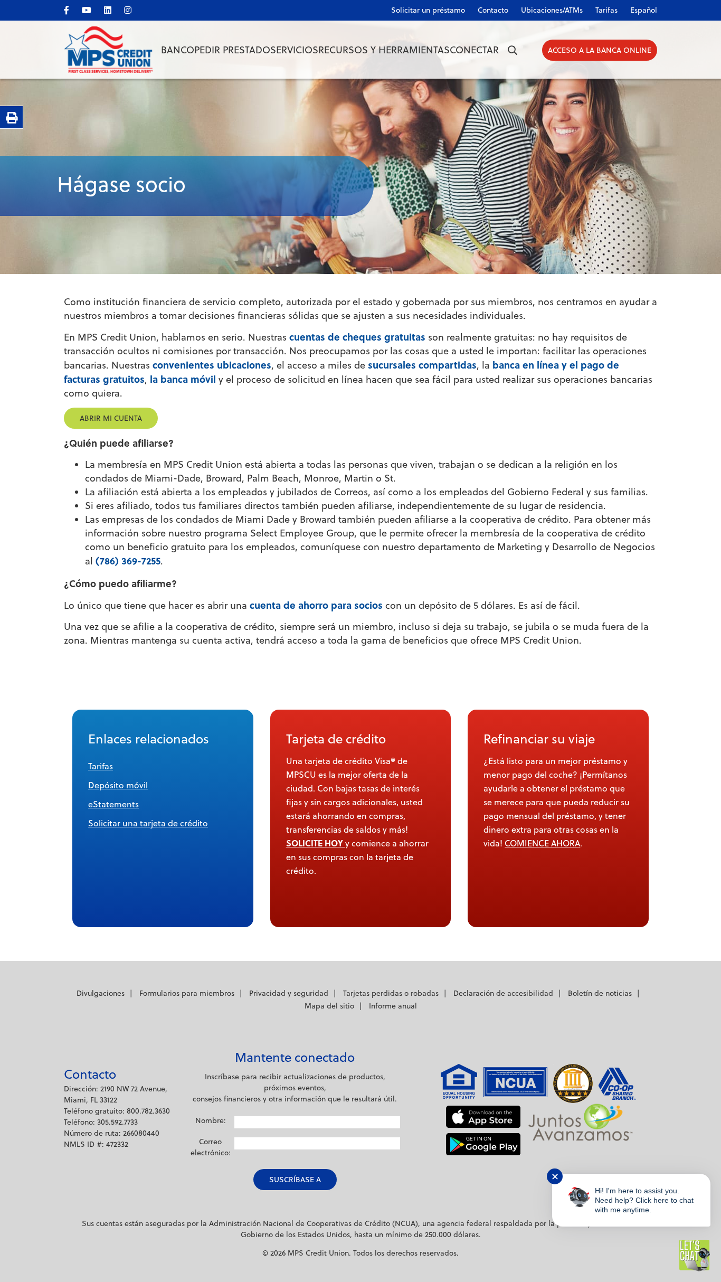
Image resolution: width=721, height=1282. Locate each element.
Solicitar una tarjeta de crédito (148, 823)
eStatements (113, 804)
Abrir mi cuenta (111, 418)
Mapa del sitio (329, 1006)
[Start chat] (694, 1255)
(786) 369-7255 (128, 561)
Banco (177, 49)
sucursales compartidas (422, 365)
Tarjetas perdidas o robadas (391, 993)
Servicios (294, 49)
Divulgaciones (101, 993)
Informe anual (393, 1006)
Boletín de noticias (600, 993)
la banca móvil (183, 379)
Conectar (474, 49)
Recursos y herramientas (384, 49)
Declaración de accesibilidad (503, 993)
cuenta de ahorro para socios (316, 605)
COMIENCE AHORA (542, 843)
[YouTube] (92, 8)
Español (643, 10)
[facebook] (72, 8)
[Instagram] (133, 8)
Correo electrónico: (211, 1147)
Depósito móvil (118, 785)
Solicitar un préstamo (428, 10)
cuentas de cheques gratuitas (357, 337)
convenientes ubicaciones (212, 365)
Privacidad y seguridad (288, 993)
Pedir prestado (232, 49)
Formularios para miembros (186, 993)
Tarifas (606, 10)
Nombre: (210, 1120)
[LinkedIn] (113, 8)
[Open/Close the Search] (512, 50)
